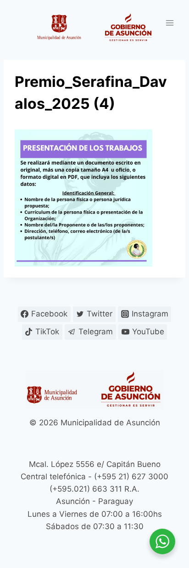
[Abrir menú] (169, 23)
